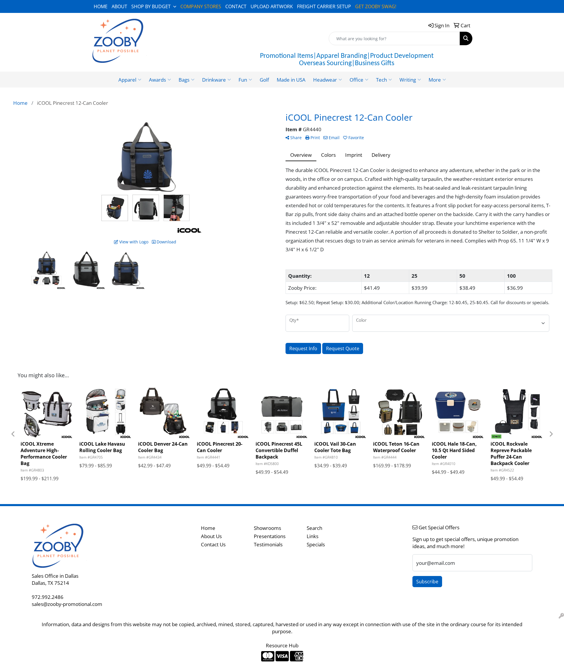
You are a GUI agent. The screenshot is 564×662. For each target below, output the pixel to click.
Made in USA (291, 79)
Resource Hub (282, 645)
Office (356, 79)
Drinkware (214, 79)
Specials (316, 544)
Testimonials (268, 544)
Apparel (127, 79)
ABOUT (119, 6)
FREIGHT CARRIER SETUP (324, 6)
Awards (157, 79)
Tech (381, 79)
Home (208, 527)
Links (312, 536)
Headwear (325, 79)
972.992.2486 (47, 596)
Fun (243, 79)
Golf (264, 79)
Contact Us (213, 544)
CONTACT (235, 6)
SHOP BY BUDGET (151, 6)
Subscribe (427, 581)
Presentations (270, 536)
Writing (408, 79)
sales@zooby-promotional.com (67, 603)
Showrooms (267, 527)
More (435, 79)
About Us (211, 536)
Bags (184, 79)
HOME (101, 6)
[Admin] (561, 615)
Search (314, 527)
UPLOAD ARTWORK (272, 6)
